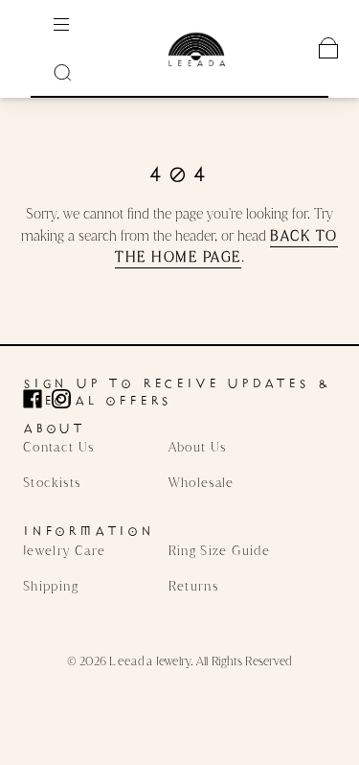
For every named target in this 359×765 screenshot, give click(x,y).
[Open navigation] (75, 24)
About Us (197, 446)
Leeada (131, 661)
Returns (193, 585)
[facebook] (37, 398)
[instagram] (66, 398)
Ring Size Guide (219, 550)
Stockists (51, 482)
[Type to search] (67, 72)
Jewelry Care (64, 550)
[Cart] (328, 48)
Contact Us (59, 446)
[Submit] (67, 72)
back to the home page (226, 246)
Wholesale (201, 482)
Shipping (51, 585)
